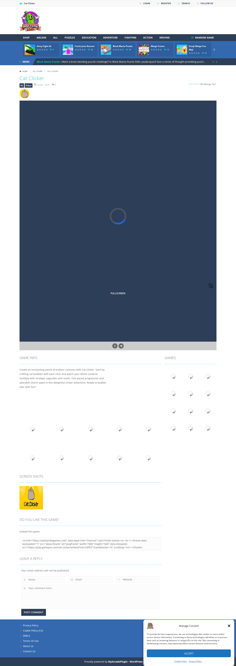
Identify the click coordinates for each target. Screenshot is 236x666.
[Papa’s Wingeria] (207, 410)
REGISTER (166, 3)
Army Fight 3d (44, 46)
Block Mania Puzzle (123, 46)
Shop (26, 37)
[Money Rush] (190, 376)
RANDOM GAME (204, 37)
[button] (229, 626)
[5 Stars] (198, 84)
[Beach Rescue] (190, 393)
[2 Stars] (192, 84)
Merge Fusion (158, 46)
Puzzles (70, 37)
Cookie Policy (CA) (33, 630)
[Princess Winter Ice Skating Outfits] (173, 393)
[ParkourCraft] (173, 427)
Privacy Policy (195, 661)
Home (25, 71)
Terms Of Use (31, 641)
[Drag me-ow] (207, 427)
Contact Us (29, 651)
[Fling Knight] (173, 410)
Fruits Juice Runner (85, 46)
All (55, 37)
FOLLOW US (207, 3)
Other (39, 71)
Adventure (110, 37)
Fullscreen (118, 293)
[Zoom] (31, 497)
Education (89, 37)
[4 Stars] (196, 84)
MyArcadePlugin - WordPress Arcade (130, 661)
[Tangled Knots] (207, 393)
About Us (28, 646)
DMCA (26, 635)
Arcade (41, 37)
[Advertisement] (153, 17)
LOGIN (146, 3)
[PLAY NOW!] (30, 49)
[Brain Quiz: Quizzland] (190, 410)
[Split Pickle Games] (31, 20)
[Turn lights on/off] (114, 346)
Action (148, 37)
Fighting (130, 37)
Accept (188, 653)
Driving (164, 37)
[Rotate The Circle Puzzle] (207, 376)
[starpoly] (190, 427)
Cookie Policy (180, 661)
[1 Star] (189, 84)
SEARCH (186, 3)
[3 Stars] (194, 84)
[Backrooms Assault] (173, 376)
